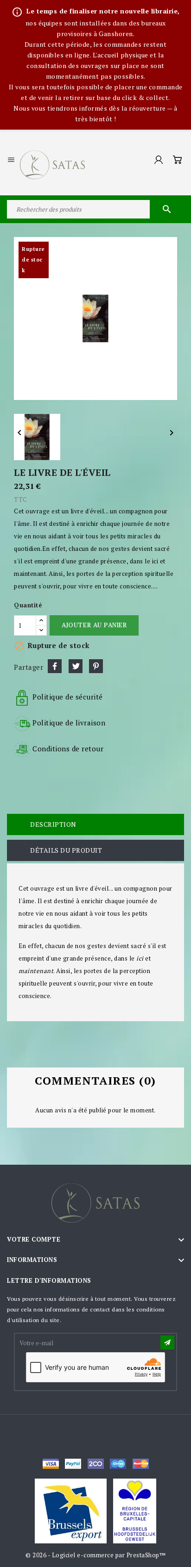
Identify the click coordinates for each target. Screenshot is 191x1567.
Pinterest (96, 666)
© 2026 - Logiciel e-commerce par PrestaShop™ (95, 1555)
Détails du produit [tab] (66, 850)
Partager (55, 666)
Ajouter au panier (94, 625)
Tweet (76, 666)
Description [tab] (53, 824)
